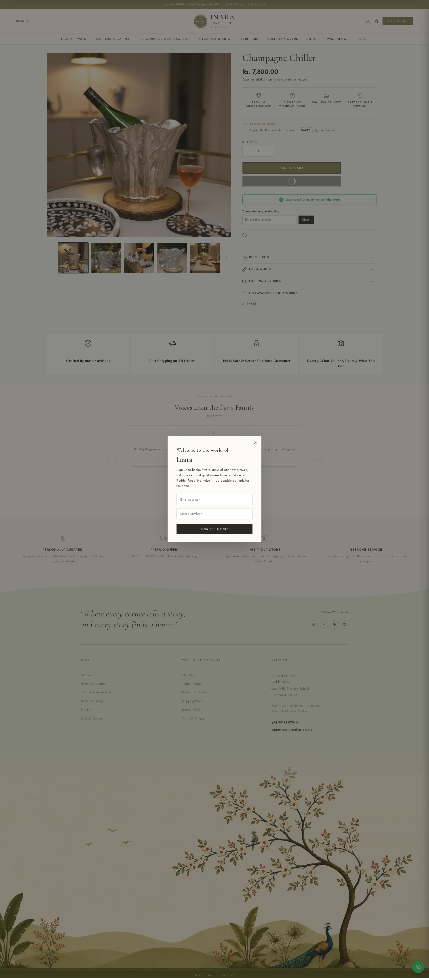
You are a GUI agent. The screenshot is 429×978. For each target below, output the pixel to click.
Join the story (214, 529)
